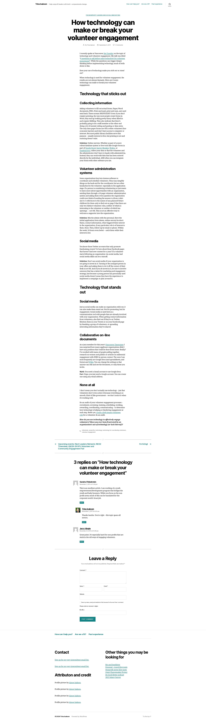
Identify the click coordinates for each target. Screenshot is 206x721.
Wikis (91, 362)
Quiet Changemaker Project (116, 672)
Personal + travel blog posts (116, 667)
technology (98, 430)
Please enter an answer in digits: (89, 606)
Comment (83, 570)
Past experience (157, 4)
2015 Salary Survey (113, 677)
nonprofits (92, 430)
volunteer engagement (89, 432)
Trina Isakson (41, 4)
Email (106, 586)
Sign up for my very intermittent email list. (72, 660)
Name (82, 586)
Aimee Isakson (75, 683)
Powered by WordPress (79, 716)
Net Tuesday (108, 53)
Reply (81, 502)
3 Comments (119, 45)
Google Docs (90, 148)
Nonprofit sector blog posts (116, 670)
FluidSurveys (85, 151)
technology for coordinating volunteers (114, 430)
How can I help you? (132, 4)
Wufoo (112, 148)
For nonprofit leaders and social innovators (103, 15)
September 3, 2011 (105, 45)
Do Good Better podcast (114, 675)
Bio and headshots (112, 665)
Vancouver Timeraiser (114, 345)
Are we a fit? (145, 4)
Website (82, 594)
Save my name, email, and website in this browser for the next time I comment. (102, 602)
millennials (85, 430)
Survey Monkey (102, 148)
